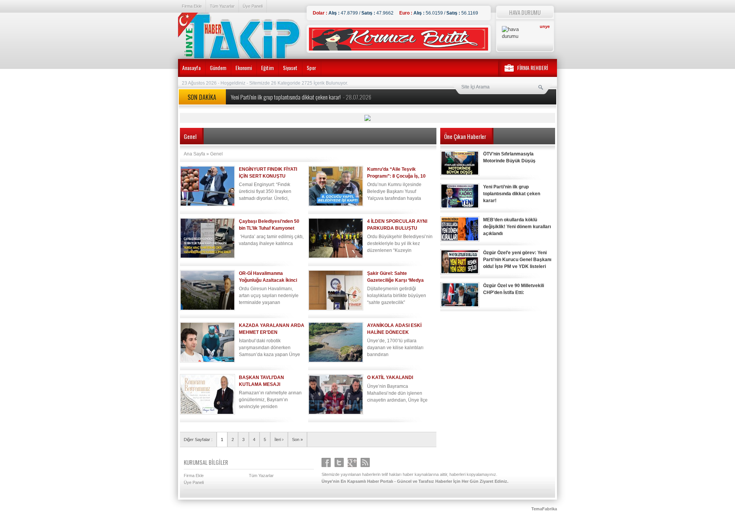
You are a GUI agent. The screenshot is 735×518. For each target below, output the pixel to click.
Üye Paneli (253, 6)
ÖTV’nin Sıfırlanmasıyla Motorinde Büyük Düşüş (509, 157)
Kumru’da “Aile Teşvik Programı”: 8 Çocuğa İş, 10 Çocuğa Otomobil (396, 173)
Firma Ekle (192, 6)
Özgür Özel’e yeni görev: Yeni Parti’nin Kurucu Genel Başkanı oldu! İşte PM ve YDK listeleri (517, 259)
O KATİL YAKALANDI (390, 377)
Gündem (218, 68)
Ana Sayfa (194, 154)
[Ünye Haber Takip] (239, 36)
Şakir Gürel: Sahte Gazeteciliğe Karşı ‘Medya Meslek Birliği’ (395, 277)
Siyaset (290, 68)
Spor (311, 68)
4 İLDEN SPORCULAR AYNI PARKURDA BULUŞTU (397, 225)
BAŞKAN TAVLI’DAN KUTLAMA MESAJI (261, 381)
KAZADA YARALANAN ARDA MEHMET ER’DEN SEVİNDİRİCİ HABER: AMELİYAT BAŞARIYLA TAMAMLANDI (271, 329)
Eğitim (267, 68)
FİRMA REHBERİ (532, 68)
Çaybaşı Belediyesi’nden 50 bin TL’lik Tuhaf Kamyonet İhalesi (269, 225)
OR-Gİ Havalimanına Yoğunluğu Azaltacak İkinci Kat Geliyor (268, 277)
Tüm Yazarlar (222, 6)
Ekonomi (243, 68)
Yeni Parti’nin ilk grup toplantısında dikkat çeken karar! (301, 97)
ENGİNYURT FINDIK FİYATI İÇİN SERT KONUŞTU (268, 173)
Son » (297, 439)
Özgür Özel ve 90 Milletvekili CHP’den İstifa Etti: (513, 289)
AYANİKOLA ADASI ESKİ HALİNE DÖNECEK (394, 329)
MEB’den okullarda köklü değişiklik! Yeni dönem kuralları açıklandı (517, 226)
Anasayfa (191, 68)
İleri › (279, 439)
